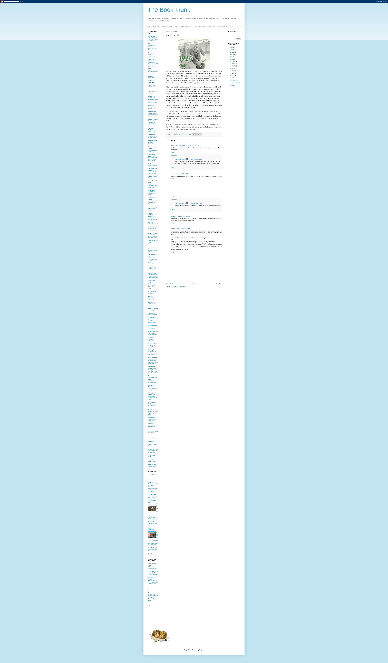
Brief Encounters (153, 571)
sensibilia (173, 228)
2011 (231, 50)
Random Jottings (153, 308)
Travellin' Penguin (153, 410)
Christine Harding (180, 159)
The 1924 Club (235, 82)
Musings (150, 296)
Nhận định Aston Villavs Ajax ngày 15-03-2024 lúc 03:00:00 (153, 353)
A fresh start (151, 77)
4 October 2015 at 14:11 (195, 203)
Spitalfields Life (152, 548)
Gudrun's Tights (152, 176)
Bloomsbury (151, 441)
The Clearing (151, 554)
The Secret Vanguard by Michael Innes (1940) (153, 185)
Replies (174, 155)
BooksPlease (152, 111)
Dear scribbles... (152, 143)
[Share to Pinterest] (201, 134)
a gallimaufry (152, 36)
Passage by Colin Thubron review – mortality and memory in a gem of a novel (153, 105)
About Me (156, 26)
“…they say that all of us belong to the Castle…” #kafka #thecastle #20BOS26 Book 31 (153, 221)
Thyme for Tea (152, 402)
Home (148, 26)
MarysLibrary (152, 267)
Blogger (201, 650)
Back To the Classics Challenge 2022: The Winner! (152, 85)
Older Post (219, 284)
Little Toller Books (153, 449)
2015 (231, 59)
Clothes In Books (153, 119)
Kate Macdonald (152, 227)
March (233, 66)
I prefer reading (152, 207)
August (234, 78)
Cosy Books (151, 134)
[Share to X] (197, 134)
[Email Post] (189, 134)
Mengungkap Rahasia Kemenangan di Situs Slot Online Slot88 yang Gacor (153, 488)
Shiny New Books (153, 344)
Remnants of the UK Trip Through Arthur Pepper (153, 413)
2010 (231, 47)
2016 (231, 85)
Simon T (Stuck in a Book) (178, 145)
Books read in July (152, 314)
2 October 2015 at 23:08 (192, 145)
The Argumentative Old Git (152, 377)
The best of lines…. (153, 56)
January (234, 61)
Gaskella (150, 164)
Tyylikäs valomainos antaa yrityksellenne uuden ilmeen (153, 71)
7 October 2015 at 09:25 (183, 216)
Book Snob (151, 76)
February (234, 63)
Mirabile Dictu (152, 273)
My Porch (150, 302)
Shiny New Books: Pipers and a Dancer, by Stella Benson (153, 39)
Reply (172, 152)
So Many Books (152, 350)
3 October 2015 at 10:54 (195, 159)
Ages (149, 244)
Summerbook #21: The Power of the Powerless (152, 202)
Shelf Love (151, 337)
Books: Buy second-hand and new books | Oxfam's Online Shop (153, 597)
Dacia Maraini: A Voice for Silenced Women (152, 398)
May (233, 70)
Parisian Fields (152, 522)
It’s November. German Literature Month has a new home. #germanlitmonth (152, 260)
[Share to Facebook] (199, 134)
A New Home (151, 177)
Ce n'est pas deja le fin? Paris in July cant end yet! (153, 405)
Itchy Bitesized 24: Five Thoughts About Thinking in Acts (153, 582)
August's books (152, 131)
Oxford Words (153, 474)
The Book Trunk (169, 9)
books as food (152, 90)
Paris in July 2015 (200, 26)
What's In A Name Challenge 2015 (220, 26)
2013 (231, 54)
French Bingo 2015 (186, 26)
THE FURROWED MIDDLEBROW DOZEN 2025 (152, 159)
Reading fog (151, 310)
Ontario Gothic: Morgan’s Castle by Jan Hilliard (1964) (153, 236)
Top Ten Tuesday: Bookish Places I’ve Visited (153, 115)
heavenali (151, 190)
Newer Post (169, 284)
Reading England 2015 (169, 26)
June (233, 73)
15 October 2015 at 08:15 (184, 228)
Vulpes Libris (152, 417)
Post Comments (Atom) (179, 286)
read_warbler (152, 313)
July (233, 75)
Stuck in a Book (152, 357)
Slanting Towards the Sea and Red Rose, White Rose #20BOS (153, 371)
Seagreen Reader (153, 331)
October (234, 80)
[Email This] (193, 134)
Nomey (173, 174)
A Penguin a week (153, 44)
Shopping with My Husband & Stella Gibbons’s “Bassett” (153, 276)
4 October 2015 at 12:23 (182, 174)
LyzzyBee (173, 216)
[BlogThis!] (195, 134)
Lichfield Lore (152, 494)
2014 (231, 57)
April (233, 68)
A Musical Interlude (152, 165)
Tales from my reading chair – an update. (152, 193)
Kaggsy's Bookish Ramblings (151, 214)
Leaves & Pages (152, 233)
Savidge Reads (152, 325)
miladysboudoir (152, 516)
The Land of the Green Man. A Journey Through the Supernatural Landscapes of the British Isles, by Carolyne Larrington (153, 423)
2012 (231, 52)
